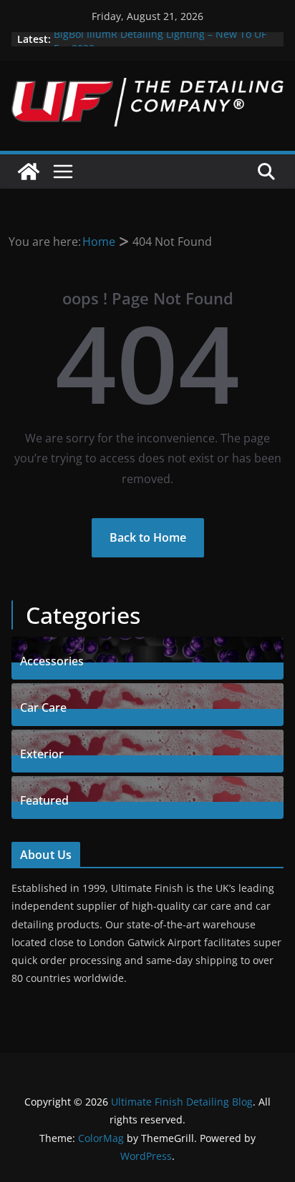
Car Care (43, 706)
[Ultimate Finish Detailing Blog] (28, 171)
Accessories (52, 659)
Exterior (42, 752)
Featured (44, 799)
